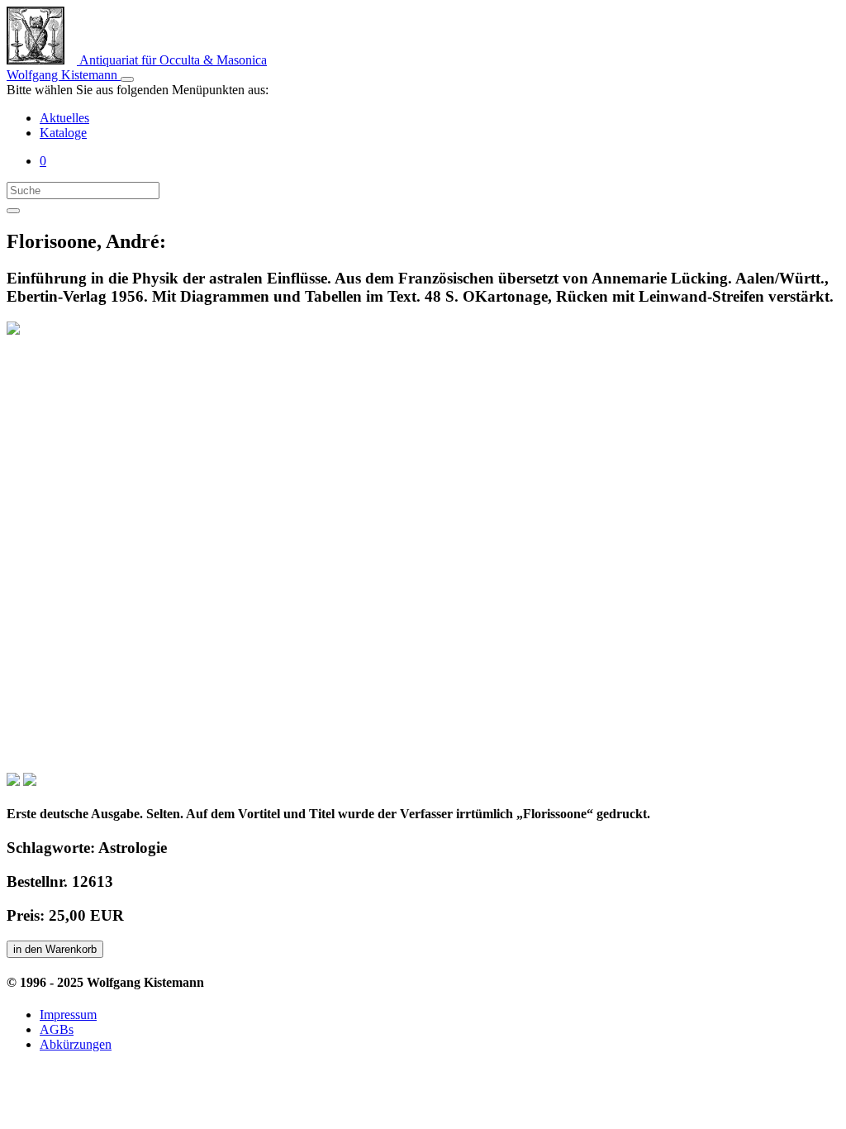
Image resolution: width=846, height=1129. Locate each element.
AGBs (57, 1029)
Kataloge (63, 133)
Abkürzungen (76, 1044)
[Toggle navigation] (127, 79)
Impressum (68, 1015)
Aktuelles (64, 118)
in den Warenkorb (55, 949)
